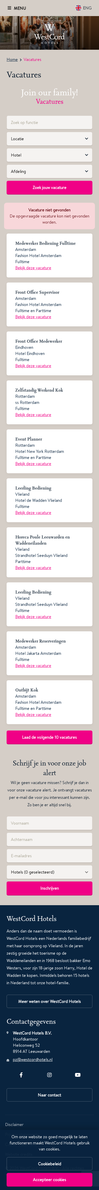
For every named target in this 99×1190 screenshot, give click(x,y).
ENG (87, 8)
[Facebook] (21, 1074)
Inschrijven (49, 888)
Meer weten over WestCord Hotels (49, 1001)
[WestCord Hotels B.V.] (49, 33)
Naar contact (49, 1095)
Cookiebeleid (49, 1164)
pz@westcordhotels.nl (33, 1059)
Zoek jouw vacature (50, 187)
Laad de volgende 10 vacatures (49, 737)
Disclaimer (14, 1124)
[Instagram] (49, 1074)
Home (12, 59)
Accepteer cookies (49, 1179)
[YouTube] (78, 1074)
